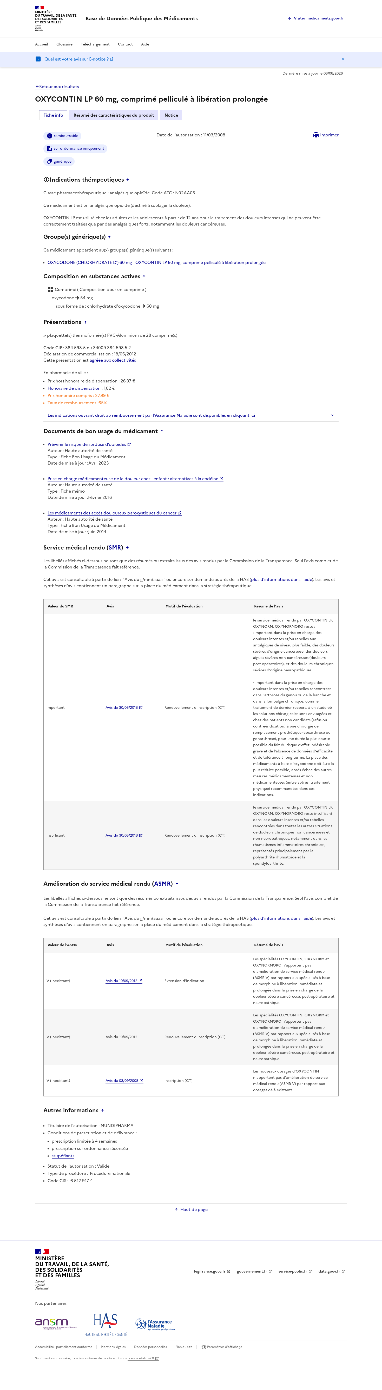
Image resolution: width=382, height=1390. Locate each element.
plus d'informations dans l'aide (281, 579)
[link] (141, 18)
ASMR (162, 884)
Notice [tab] (171, 115)
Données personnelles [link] (150, 1347)
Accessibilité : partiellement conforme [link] (63, 1347)
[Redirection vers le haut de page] (129, 180)
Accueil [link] (41, 44)
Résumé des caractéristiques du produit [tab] (114, 115)
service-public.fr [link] (293, 1271)
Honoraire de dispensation (74, 388)
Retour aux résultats (59, 86)
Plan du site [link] (183, 1347)
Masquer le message (343, 59)
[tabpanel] (191, 661)
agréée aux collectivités (113, 360)
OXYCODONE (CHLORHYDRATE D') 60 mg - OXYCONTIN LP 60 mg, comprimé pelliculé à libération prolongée (157, 262)
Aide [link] (145, 44)
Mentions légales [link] (113, 1347)
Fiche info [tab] (53, 115)
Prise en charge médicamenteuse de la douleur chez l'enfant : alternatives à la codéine (133, 478)
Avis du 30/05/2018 (122, 707)
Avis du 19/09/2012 (121, 981)
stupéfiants (63, 1156)
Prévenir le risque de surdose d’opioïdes (87, 444)
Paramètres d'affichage (224, 1347)
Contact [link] (125, 44)
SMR (115, 547)
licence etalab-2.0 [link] (141, 1358)
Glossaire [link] (64, 44)
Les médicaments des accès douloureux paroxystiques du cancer (112, 513)
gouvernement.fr (252, 1271)
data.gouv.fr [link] (329, 1271)
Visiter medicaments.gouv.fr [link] (319, 18)
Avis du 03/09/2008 (122, 1080)
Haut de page (194, 1209)
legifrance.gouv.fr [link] (210, 1271)
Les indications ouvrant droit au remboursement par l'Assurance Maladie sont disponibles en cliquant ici (151, 415)
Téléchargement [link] (95, 44)
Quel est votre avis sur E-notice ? (76, 59)
